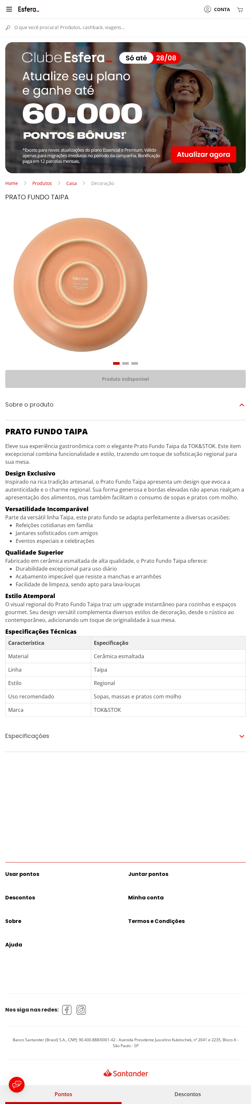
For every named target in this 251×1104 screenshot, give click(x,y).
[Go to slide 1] (116, 363)
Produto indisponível (125, 379)
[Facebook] (67, 1010)
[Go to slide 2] (125, 363)
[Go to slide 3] (134, 363)
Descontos (188, 1094)
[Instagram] (81, 1010)
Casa (71, 183)
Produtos (42, 183)
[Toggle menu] (9, 9)
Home (11, 183)
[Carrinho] (241, 9)
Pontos (63, 1094)
